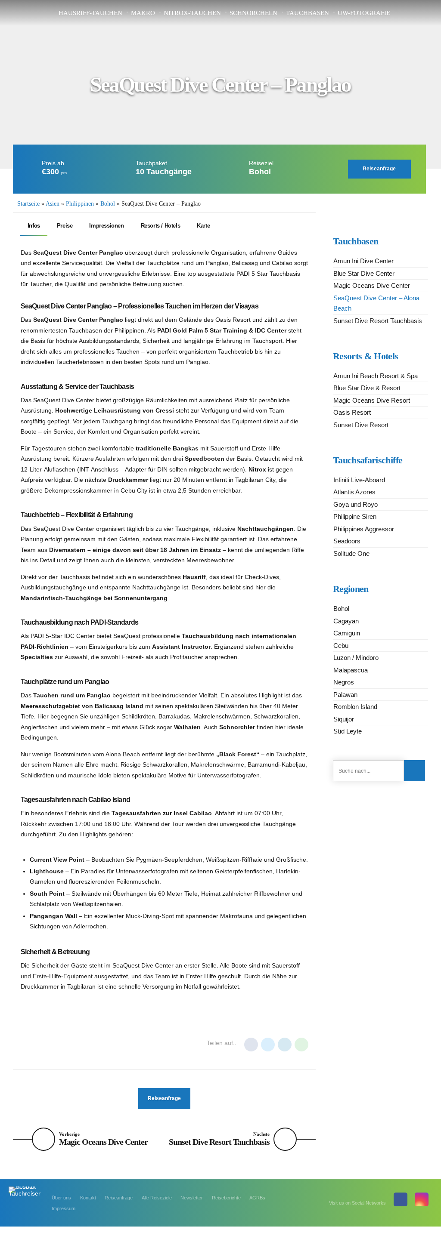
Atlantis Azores (354, 492)
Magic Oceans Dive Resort (371, 400)
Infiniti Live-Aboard (359, 480)
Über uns (61, 1197)
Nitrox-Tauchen (192, 12)
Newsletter (191, 1197)
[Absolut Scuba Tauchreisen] (24, 1196)
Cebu (340, 645)
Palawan (345, 694)
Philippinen (80, 203)
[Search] (414, 770)
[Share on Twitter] (268, 1044)
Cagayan (346, 621)
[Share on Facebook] (251, 1044)
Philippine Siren (354, 516)
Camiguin (346, 633)
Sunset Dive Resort (360, 424)
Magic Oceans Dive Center (371, 285)
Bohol (107, 203)
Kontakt (88, 1197)
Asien (52, 203)
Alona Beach (41, 1043)
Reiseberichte (226, 1197)
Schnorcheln (253, 12)
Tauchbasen (307, 12)
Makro (143, 12)
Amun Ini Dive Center (363, 261)
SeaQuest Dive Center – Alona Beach (376, 303)
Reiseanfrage (119, 1197)
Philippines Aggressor (363, 529)
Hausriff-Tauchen (90, 12)
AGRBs (257, 1197)
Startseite (28, 203)
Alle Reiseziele (157, 1197)
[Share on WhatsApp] (301, 1044)
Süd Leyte (347, 731)
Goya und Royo (355, 504)
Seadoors (346, 541)
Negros (343, 682)
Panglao (79, 1043)
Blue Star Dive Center (363, 273)
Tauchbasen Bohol (124, 1043)
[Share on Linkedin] (285, 1044)
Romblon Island (355, 706)
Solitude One (351, 553)
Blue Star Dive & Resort (367, 387)
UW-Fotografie (364, 12)
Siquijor (343, 719)
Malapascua (350, 670)
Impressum (63, 1208)
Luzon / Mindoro (356, 657)
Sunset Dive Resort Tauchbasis (377, 320)
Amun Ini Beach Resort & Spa (375, 375)
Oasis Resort (352, 412)
